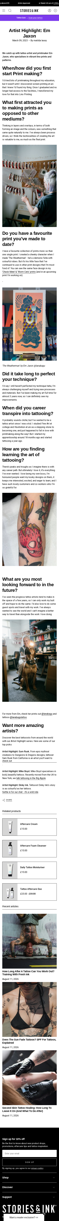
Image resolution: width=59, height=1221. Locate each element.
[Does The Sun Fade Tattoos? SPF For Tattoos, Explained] (29, 1009)
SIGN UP (29, 1162)
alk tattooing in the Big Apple (31, 778)
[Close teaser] (44, 1213)
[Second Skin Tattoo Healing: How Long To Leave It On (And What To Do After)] (29, 1077)
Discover (7, 1187)
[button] (24, 1217)
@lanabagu (47, 713)
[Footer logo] (29, 1209)
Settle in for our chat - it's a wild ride (20, 792)
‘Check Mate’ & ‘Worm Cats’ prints (19, 271)
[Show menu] (4, 10)
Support (7, 1197)
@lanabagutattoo (18, 717)
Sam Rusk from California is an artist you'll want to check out (27, 759)
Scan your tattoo (35, 18)
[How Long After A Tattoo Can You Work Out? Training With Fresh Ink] (29, 941)
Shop (5, 1177)
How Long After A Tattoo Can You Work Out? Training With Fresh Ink (28, 973)
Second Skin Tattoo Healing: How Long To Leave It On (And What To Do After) (26, 1109)
